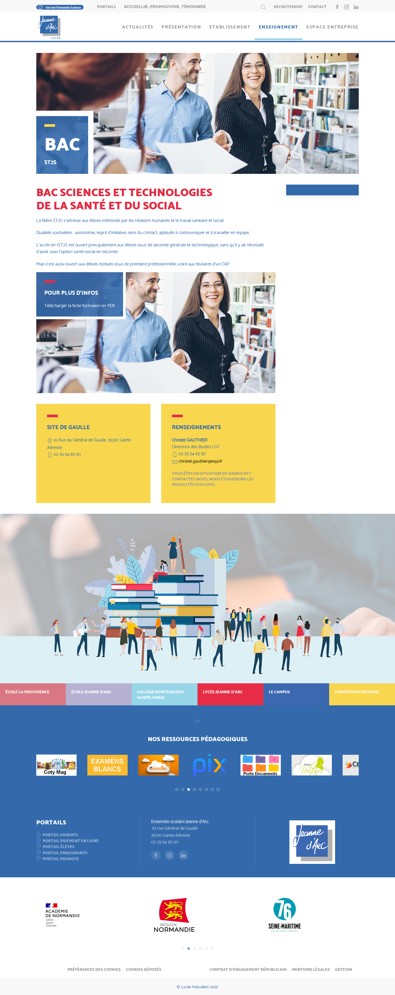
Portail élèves (58, 846)
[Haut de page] (197, 721)
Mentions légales (311, 969)
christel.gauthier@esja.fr (200, 461)
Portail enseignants (65, 852)
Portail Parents (60, 834)
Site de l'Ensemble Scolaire (63, 7)
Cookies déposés (143, 969)
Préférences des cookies (94, 969)
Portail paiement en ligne (71, 840)
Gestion (343, 969)
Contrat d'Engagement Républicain (248, 969)
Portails (106, 6)
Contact (317, 6)
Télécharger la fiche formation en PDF (79, 305)
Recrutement (288, 6)
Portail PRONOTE (61, 858)
